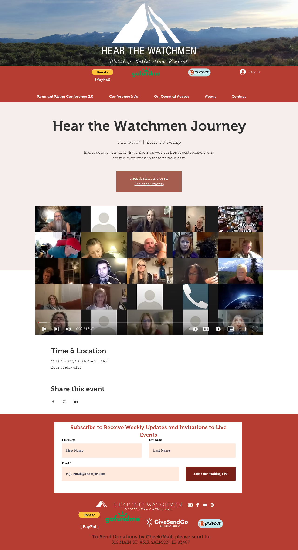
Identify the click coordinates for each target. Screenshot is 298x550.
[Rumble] (212, 505)
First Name (68, 440)
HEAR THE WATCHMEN (149, 50)
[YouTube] (205, 505)
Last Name (155, 440)
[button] (102, 72)
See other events (149, 184)
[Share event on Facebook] (53, 401)
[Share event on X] (64, 401)
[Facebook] (197, 505)
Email (65, 463)
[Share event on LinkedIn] (76, 401)
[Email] (190, 505)
